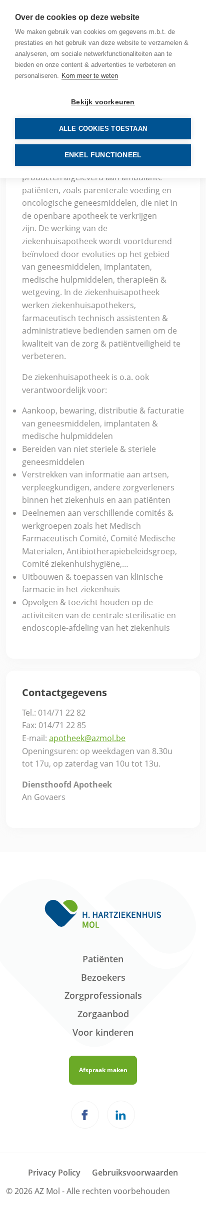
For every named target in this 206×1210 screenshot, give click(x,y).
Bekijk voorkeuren (102, 102)
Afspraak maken (103, 1070)
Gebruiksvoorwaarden (135, 1172)
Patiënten (103, 959)
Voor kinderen (103, 1032)
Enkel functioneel (103, 155)
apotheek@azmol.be (87, 738)
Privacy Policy (54, 1172)
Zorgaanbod (103, 1014)
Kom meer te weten (90, 75)
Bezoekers (103, 977)
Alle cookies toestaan (103, 128)
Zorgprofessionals (103, 995)
